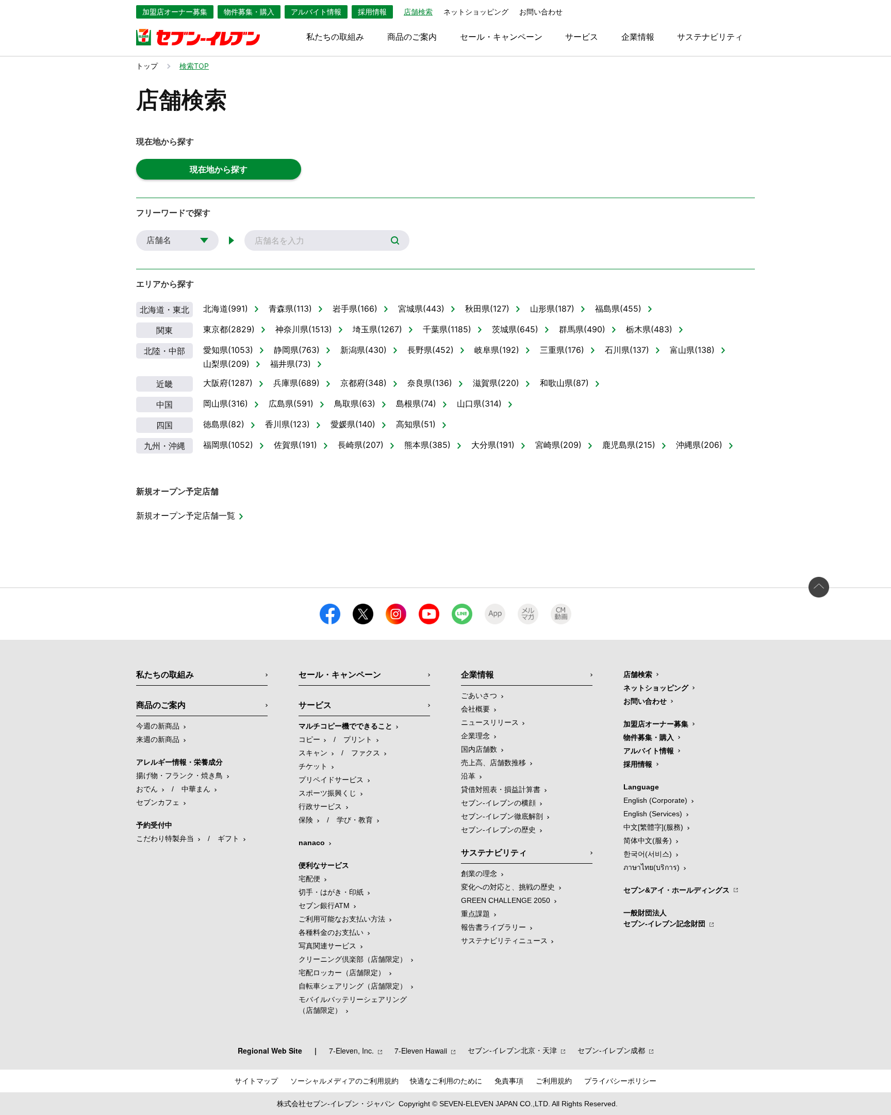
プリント (357, 739)
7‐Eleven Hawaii (420, 1050)
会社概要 (475, 709)
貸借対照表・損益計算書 (500, 789)
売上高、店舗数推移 (493, 762)
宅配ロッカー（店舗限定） (342, 972)
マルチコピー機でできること (345, 726)
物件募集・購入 (249, 12)
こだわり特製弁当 (165, 838)
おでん (147, 789)
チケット (313, 766)
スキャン (313, 753)
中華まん (196, 789)
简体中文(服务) (647, 840)
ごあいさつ (479, 695)
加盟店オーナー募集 (174, 12)
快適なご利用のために (446, 1081)
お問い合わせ (541, 12)
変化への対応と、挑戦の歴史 (508, 887)
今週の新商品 (157, 726)
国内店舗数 (479, 749)
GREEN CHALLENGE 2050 (505, 900)
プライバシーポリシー (620, 1081)
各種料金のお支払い (331, 932)
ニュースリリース (490, 722)
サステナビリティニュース (504, 940)
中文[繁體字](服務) (653, 827)
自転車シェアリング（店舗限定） (353, 986)
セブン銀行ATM (324, 905)
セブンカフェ (157, 802)
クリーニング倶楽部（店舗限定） (353, 959)
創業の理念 (479, 873)
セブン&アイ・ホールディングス (676, 890)
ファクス (365, 753)
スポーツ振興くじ (327, 793)
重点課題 (475, 914)
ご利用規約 (554, 1081)
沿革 (468, 776)
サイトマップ (256, 1081)
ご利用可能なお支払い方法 (342, 919)
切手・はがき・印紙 (331, 892)
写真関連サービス (327, 946)
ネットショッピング (475, 12)
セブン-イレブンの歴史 (498, 830)
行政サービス (320, 806)
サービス (581, 37)
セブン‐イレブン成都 (611, 1050)
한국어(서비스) (647, 854)
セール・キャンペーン (501, 37)
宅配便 (309, 879)
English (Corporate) (655, 800)
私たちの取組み (335, 37)
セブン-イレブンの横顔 (498, 803)
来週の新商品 (157, 739)
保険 (306, 820)
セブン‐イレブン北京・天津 (512, 1050)
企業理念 (475, 736)
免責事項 (508, 1081)
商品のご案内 (412, 37)
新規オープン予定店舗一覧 (185, 515)
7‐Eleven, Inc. (351, 1050)
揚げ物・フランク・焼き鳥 (179, 775)
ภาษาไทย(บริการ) (651, 867)
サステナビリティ (710, 37)
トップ (147, 65)
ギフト (228, 838)
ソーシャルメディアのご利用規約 (344, 1081)
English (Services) (652, 814)
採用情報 (372, 12)
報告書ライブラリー (493, 927)
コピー (309, 739)
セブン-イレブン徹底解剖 (502, 816)
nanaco (312, 842)
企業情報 (637, 37)
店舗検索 (637, 674)
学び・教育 (355, 820)
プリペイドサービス (331, 779)
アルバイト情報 (316, 12)
